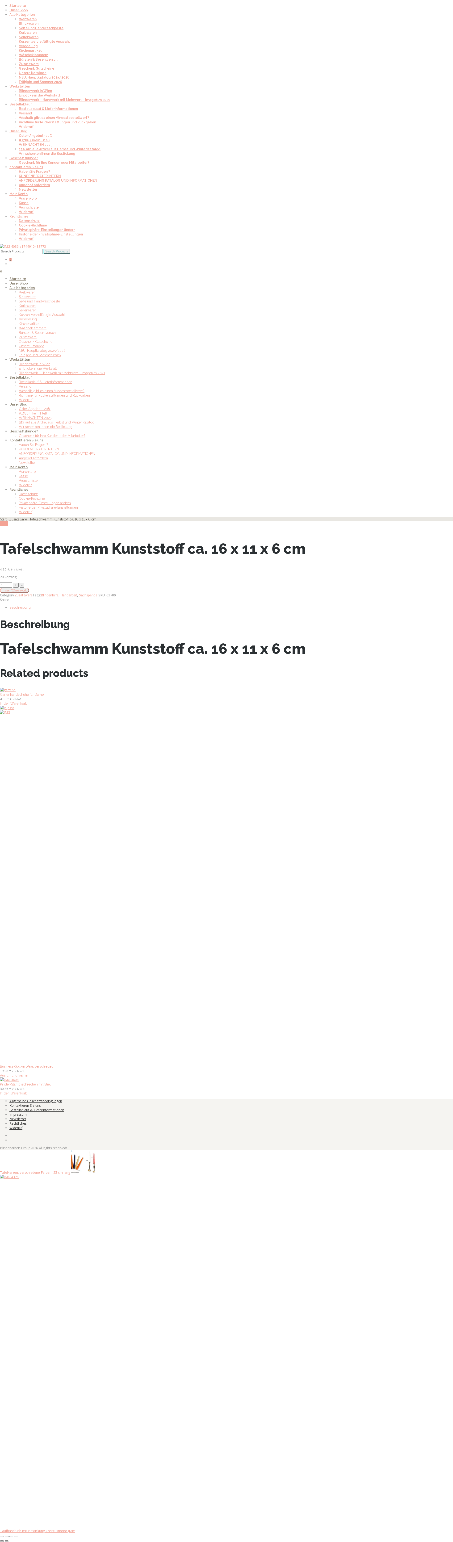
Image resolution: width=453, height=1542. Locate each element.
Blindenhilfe (50, 595)
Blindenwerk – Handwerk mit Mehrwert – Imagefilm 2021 (64, 100)
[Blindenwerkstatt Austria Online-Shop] (23, 246)
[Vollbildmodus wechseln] (6, 1536)
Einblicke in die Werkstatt (39, 95)
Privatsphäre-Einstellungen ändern (47, 230)
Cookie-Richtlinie (33, 225)
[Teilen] (11, 1536)
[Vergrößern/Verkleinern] (2, 1536)
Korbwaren (28, 32)
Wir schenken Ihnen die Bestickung (47, 153)
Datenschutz (29, 221)
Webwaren (28, 19)
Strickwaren (28, 23)
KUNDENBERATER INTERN (40, 176)
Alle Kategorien (22, 15)
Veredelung (28, 46)
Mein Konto (18, 194)
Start (3, 519)
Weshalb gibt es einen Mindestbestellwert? (54, 118)
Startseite (17, 6)
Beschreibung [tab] (20, 607)
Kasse (24, 203)
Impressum (18, 1114)
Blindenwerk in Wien (35, 91)
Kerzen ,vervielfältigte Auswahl (44, 41)
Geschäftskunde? (23, 158)
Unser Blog (18, 131)
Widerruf (26, 127)
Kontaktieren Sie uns (26, 167)
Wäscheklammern (33, 55)
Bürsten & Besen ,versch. (38, 59)
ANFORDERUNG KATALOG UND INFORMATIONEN (58, 180)
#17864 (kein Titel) (34, 140)
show (4, 523)
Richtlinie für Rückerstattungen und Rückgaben (57, 122)
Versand (25, 113)
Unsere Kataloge (32, 73)
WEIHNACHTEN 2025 (35, 145)
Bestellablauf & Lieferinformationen (48, 109)
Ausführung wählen (14, 1075)
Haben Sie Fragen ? (34, 171)
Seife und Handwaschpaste (41, 28)
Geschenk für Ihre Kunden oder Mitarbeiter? (54, 162)
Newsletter (28, 189)
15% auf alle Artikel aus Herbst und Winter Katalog (60, 149)
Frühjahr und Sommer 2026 (40, 82)
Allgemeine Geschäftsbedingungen (35, 1101)
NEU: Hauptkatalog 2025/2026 (44, 77)
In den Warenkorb (14, 590)
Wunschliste (29, 207)
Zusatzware (29, 64)
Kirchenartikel (30, 50)
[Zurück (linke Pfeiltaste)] (2, 1541)
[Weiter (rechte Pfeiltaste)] (6, 1541)
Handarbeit (68, 595)
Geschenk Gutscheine (36, 68)
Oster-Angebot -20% (35, 136)
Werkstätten (19, 86)
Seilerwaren (28, 37)
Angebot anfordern (34, 185)
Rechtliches (18, 216)
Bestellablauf (20, 104)
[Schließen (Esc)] (16, 1536)
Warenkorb (28, 198)
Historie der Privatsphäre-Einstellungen (51, 234)
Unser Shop (18, 10)
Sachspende (88, 595)
